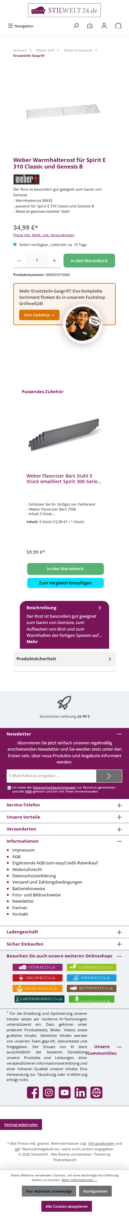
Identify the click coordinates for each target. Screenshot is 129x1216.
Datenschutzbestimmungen (54, 787)
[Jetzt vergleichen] (90, 25)
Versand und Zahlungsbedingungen (47, 882)
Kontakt (20, 914)
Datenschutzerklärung (34, 876)
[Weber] (64, 179)
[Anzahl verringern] (19, 260)
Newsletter (23, 901)
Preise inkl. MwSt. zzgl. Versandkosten (43, 235)
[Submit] (109, 776)
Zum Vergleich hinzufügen (65, 583)
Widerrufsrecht (27, 869)
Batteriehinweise (28, 888)
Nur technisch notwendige (49, 1191)
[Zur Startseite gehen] (64, 10)
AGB (28, 791)
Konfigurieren (95, 1191)
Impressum (23, 850)
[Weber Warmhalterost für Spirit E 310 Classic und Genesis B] (64, 115)
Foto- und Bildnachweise (36, 895)
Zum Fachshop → (39, 314)
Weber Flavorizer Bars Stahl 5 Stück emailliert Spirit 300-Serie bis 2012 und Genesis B (62, 478)
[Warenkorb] (118, 25)
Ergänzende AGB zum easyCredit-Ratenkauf (55, 863)
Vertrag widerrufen (21, 1124)
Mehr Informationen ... (79, 1180)
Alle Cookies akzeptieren (67, 1206)
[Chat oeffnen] (82, 323)
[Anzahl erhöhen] (54, 260)
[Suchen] (76, 25)
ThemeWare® (64, 1159)
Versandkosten (101, 1143)
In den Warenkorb (89, 261)
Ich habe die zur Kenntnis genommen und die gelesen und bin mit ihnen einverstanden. (63, 789)
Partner (19, 908)
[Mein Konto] (104, 25)
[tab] (64, 625)
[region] (64, 115)
